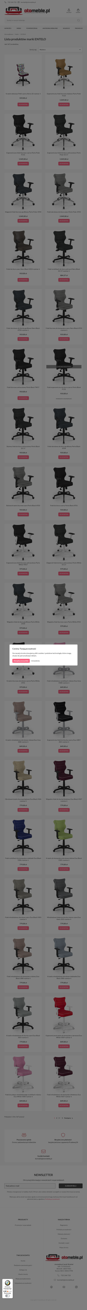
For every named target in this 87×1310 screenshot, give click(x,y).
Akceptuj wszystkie (21, 661)
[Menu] (11, 1280)
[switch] (7, 1295)
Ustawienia (35, 661)
